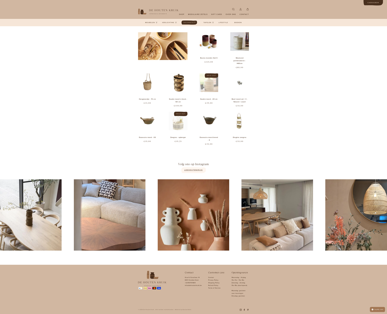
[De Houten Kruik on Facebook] (244, 309)
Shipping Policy (214, 283)
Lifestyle (223, 22)
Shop (181, 14)
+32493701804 (190, 283)
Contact (244, 14)
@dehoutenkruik (193, 170)
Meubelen (150, 22)
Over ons (231, 14)
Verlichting (168, 22)
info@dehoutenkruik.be (193, 285)
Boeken (238, 22)
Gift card (216, 14)
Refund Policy (213, 285)
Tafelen (207, 22)
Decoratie (189, 22)
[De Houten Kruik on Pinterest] (248, 309)
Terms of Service (214, 288)
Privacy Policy (213, 280)
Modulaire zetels (198, 14)
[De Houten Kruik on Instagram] (241, 309)
